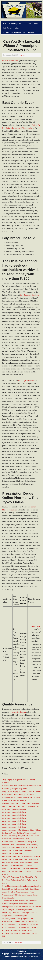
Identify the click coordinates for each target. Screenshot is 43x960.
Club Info (36, 23)
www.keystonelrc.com (10, 61)
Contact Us (31, 32)
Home (5, 23)
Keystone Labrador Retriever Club (28, 954)
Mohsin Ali (34, 956)
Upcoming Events (15, 23)
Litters (17, 28)
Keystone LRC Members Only (14, 32)
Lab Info (28, 23)
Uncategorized (18, 942)
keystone (22, 55)
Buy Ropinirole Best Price (29, 295)
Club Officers (7, 28)
